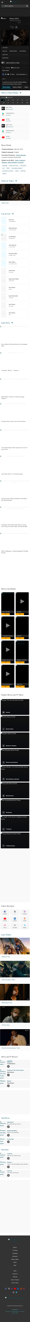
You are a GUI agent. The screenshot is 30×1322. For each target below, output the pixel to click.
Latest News (5, 323)
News (15, 1265)
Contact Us (15, 1273)
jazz (3, 168)
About (15, 1270)
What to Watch (15, 1259)
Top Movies (5, 1118)
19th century (23, 165)
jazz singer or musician (8, 170)
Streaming (15, 1253)
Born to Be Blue (6, 611)
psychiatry (23, 170)
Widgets (24, 927)
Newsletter (15, 927)
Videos (15, 1262)
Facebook (3, 74)
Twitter (17, 160)
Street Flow (19, 684)
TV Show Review (11, 1063)
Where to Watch (9, 92)
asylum (16, 170)
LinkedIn (15, 920)
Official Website (12, 162)
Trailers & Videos (7, 181)
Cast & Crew (6, 214)
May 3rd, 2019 (16, 67)
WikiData (4, 162)
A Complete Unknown (7, 635)
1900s (8, 168)
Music (7, 70)
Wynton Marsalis (21, 155)
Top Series (5, 1149)
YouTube (5, 920)
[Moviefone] (15, 2)
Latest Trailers (6, 934)
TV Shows (15, 1250)
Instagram (22, 160)
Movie (19, 22)
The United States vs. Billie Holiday (8, 684)
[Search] (27, 6)
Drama (4, 70)
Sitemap (15, 1276)
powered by (3, 97)
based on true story (13, 165)
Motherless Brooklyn (22, 660)
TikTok (5, 927)
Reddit (8, 74)
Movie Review (10, 1072)
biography (5, 165)
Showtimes (15, 1256)
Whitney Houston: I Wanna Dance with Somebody (8, 660)
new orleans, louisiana (17, 168)
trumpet (4, 173)
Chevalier (19, 611)
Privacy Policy (15, 1282)
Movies (15, 1247)
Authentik (19, 635)
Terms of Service (15, 1279)
